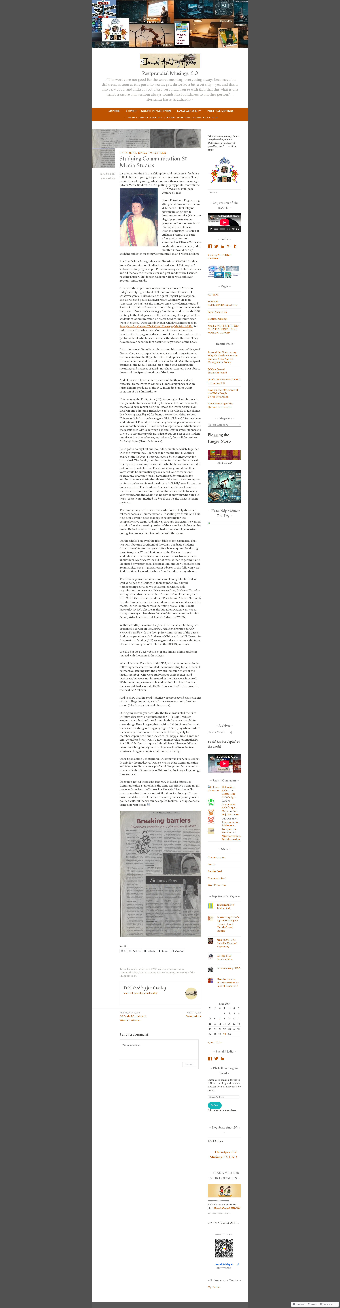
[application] (224, 222)
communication (129, 972)
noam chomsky (165, 972)
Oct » (218, 1042)
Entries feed (215, 871)
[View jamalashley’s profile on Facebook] (210, 246)
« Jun (211, 1042)
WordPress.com (217, 885)
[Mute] (233, 229)
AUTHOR (114, 111)
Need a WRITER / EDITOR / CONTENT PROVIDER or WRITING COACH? (173, 117)
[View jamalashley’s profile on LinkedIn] (223, 246)
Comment (189, 1064)
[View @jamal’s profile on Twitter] (216, 246)
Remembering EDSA (228, 968)
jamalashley (108, 178)
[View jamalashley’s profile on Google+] (229, 246)
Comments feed (217, 878)
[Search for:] (224, 192)
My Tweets (214, 1287)
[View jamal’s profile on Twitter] (216, 1058)
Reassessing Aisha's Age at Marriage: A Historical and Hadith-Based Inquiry (228, 924)
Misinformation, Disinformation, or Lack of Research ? (228, 982)
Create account (217, 857)
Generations (193, 1014)
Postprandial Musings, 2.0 (170, 73)
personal (128, 153)
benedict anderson (139, 969)
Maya (225, 811)
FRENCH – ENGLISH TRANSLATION (148, 111)
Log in (211, 864)
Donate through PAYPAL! (227, 1208)
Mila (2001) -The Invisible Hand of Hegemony (227, 943)
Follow (214, 1105)
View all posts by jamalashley (140, 993)
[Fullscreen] (237, 229)
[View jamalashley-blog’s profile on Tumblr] (235, 246)
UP (135, 976)
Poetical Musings (220, 111)
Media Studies (147, 972)
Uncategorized (152, 153)
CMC (154, 969)
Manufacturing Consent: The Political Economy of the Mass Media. (156, 326)
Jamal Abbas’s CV (189, 111)
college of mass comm (171, 969)
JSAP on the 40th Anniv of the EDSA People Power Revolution (223, 393)
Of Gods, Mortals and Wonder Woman (133, 1016)
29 (224, 1034)
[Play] (211, 229)
